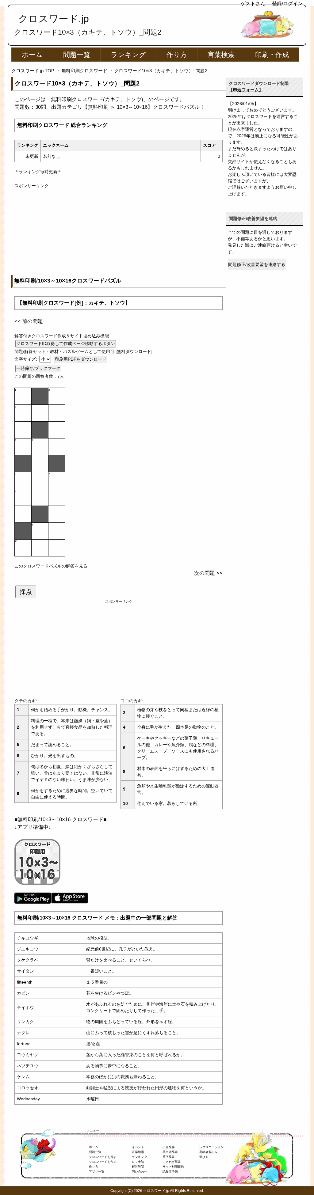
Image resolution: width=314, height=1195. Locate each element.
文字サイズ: (26, 359)
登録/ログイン (287, 3)
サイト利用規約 (173, 1166)
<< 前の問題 (28, 321)
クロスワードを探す (103, 1157)
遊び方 (204, 1157)
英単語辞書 (170, 1152)
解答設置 (138, 1166)
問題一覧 (76, 55)
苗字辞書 (169, 1157)
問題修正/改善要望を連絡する (256, 264)
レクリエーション (211, 1147)
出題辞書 (169, 1147)
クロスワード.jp (53, 18)
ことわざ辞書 (172, 1161)
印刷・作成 (272, 55)
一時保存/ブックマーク (38, 368)
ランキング (128, 55)
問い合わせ (139, 1171)
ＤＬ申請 (138, 1161)
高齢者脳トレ (208, 1152)
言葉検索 (221, 55)
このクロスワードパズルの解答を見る (50, 565)
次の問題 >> (208, 573)
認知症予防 (170, 1171)
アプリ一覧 (96, 1171)
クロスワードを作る (103, 1161)
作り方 (177, 55)
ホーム (32, 55)
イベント (138, 1147)
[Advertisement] (118, 232)
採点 (26, 591)
